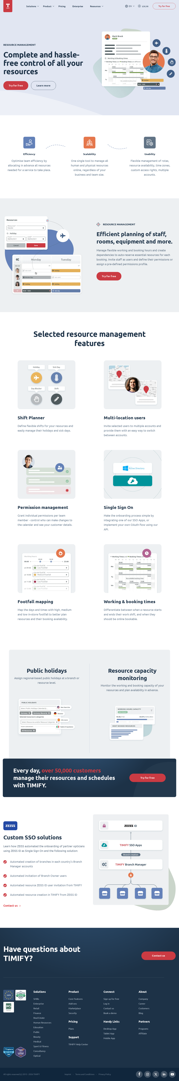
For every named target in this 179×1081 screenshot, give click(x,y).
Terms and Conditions (84, 1074)
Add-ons (73, 1003)
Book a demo (109, 1013)
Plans (71, 1028)
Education (38, 1027)
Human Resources (42, 1022)
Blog (141, 1013)
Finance (37, 1013)
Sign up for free (111, 999)
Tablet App (108, 1033)
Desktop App (109, 1028)
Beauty (36, 1037)
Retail (36, 1008)
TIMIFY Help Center (78, 1044)
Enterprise (77, 6)
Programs (143, 1028)
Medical (37, 1041)
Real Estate (39, 1018)
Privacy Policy (105, 1074)
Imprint (68, 1074)
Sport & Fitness (41, 1046)
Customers (144, 1008)
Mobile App (109, 1038)
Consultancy (39, 1051)
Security (73, 1013)
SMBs (36, 999)
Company (143, 999)
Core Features (76, 999)
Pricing (61, 6)
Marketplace (75, 1008)
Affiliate (143, 1033)
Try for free (164, 6)
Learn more (43, 85)
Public (36, 1032)
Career (142, 1003)
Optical (36, 1056)
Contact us (10, 905)
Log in (106, 1003)
